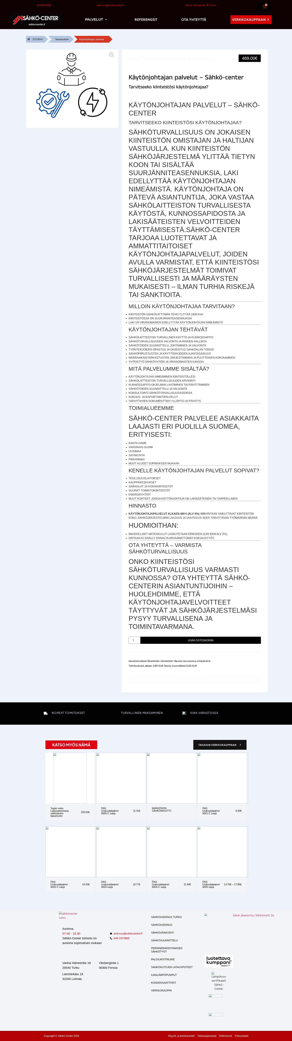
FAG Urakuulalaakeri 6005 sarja (211, 884)
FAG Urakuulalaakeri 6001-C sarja (211, 811)
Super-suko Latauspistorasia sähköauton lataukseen (60, 812)
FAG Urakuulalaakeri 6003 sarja (109, 884)
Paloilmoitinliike (163, 959)
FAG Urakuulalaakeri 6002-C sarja (59, 884)
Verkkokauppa (161, 990)
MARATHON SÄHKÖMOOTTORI (163, 809)
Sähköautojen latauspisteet (172, 967)
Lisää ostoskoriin (200, 640)
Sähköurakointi (162, 932)
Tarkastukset (62, 39)
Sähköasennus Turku (166, 917)
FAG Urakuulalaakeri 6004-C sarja (160, 884)
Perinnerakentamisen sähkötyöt (166, 950)
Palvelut (94, 19)
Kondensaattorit (163, 982)
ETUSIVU (38, 39)
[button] (112, 55)
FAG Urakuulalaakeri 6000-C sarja (109, 811)
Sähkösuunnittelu (164, 940)
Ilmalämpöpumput (164, 974)
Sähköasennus (161, 924)
